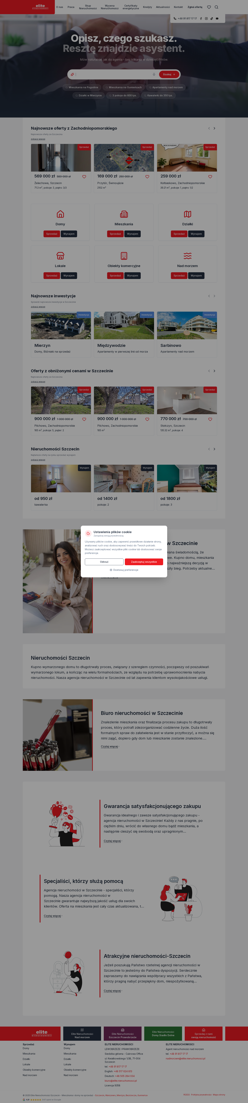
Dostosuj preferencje (125, 569)
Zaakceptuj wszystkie (144, 561)
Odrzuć (104, 561)
